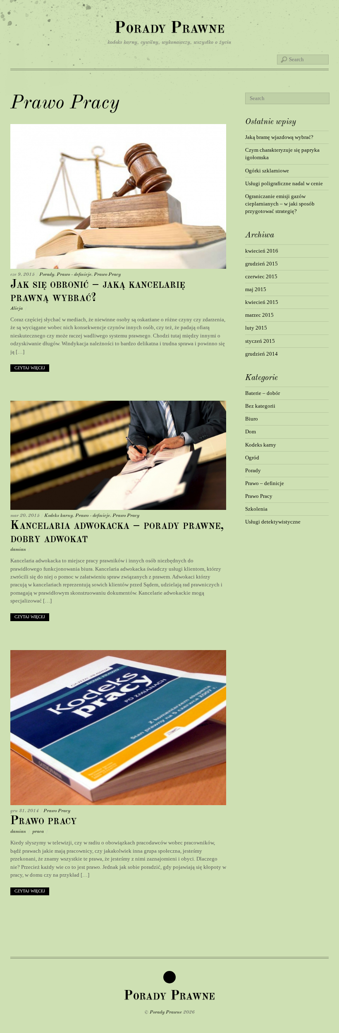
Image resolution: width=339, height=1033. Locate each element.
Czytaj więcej (29, 368)
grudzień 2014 (261, 354)
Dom (250, 431)
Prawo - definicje (74, 274)
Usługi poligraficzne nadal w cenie (284, 183)
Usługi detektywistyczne (273, 522)
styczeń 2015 (260, 341)
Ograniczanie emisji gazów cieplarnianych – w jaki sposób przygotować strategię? (280, 203)
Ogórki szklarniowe (267, 170)
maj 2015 (255, 289)
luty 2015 (256, 328)
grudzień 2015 (261, 264)
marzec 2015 (259, 315)
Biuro (251, 419)
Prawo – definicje (264, 483)
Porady (46, 274)
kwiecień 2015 (261, 302)
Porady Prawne (166, 1012)
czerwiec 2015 (261, 276)
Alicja (16, 308)
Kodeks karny (58, 515)
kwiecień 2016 (261, 251)
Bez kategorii (260, 406)
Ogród (252, 457)
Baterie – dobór (262, 393)
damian (18, 549)
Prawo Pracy (107, 274)
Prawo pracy (43, 821)
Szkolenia (256, 509)
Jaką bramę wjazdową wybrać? (279, 137)
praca (38, 831)
